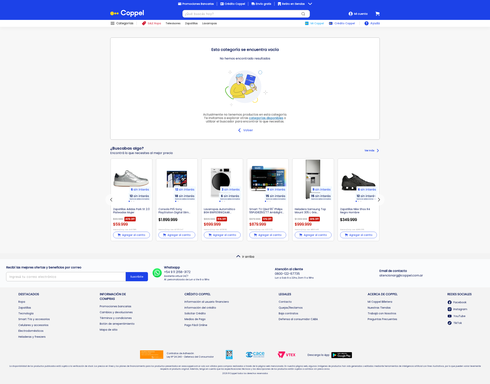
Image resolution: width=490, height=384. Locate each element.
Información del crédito (200, 308)
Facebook (459, 302)
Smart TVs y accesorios (34, 319)
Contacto (285, 302)
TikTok (457, 323)
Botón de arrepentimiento (117, 324)
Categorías (124, 23)
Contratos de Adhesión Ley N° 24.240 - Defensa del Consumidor (190, 355)
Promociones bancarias (115, 306)
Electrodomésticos (30, 331)
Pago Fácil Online (196, 325)
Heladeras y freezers (32, 337)
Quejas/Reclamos (291, 308)
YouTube (459, 316)
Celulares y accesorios (33, 325)
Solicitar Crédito (195, 313)
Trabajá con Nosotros (382, 313)
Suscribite (136, 277)
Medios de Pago (195, 319)
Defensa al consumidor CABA (298, 319)
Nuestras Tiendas (379, 308)
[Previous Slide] (111, 199)
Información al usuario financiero (207, 302)
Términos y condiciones (116, 318)
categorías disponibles (266, 118)
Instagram (460, 309)
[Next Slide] (379, 199)
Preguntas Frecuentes (382, 319)
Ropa (21, 302)
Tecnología (25, 313)
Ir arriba (248, 256)
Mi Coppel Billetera (380, 302)
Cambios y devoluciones (116, 312)
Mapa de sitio (109, 330)
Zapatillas (24, 308)
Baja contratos (288, 313)
